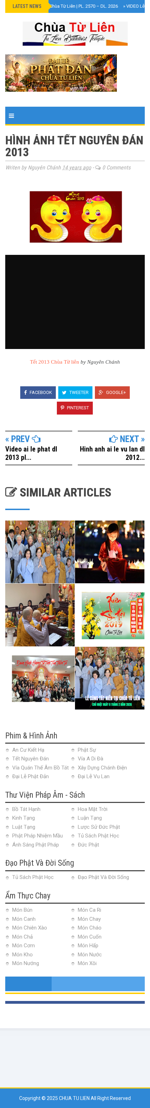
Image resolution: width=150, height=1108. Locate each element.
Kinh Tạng (23, 818)
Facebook (40, 392)
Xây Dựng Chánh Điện (102, 768)
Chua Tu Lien (75, 1098)
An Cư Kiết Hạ (28, 750)
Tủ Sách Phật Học (98, 836)
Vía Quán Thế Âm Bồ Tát (40, 768)
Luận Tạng (90, 818)
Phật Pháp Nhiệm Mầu (37, 836)
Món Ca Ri (89, 910)
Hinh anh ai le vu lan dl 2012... (112, 453)
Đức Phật (88, 845)
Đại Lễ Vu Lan (94, 776)
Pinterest (77, 407)
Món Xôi (87, 963)
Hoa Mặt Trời (92, 809)
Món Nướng (25, 963)
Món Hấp (88, 945)
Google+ (115, 392)
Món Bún (22, 910)
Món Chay (89, 919)
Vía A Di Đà (90, 759)
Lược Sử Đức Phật (99, 827)
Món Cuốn (90, 937)
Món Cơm (23, 945)
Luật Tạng (23, 827)
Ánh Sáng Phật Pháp (35, 845)
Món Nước (90, 954)
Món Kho (22, 954)
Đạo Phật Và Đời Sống (103, 877)
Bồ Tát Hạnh (26, 809)
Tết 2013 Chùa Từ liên (54, 362)
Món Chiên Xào (29, 928)
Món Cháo (90, 928)
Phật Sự (87, 750)
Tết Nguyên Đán (30, 759)
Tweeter (78, 392)
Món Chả (22, 937)
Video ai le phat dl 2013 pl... (31, 453)
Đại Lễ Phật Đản (30, 776)
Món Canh (24, 919)
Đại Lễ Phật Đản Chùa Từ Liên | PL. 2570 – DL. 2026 (66, 6)
